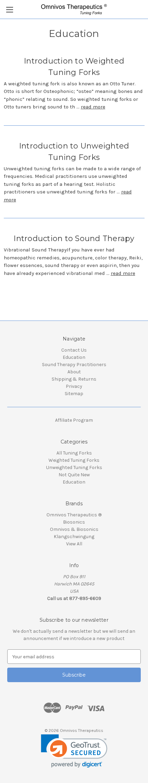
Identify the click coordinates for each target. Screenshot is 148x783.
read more (93, 107)
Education (74, 357)
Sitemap (74, 394)
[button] (74, 751)
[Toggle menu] (9, 9)
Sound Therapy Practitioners (74, 364)
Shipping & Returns (74, 379)
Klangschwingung (74, 536)
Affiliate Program (74, 420)
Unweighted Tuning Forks (74, 467)
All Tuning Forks (74, 453)
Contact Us (74, 350)
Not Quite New (74, 475)
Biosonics (74, 522)
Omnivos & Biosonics (74, 529)
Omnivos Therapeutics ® (74, 515)
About (74, 372)
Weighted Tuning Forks (74, 460)
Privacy (74, 386)
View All (74, 544)
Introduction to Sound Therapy (73, 238)
